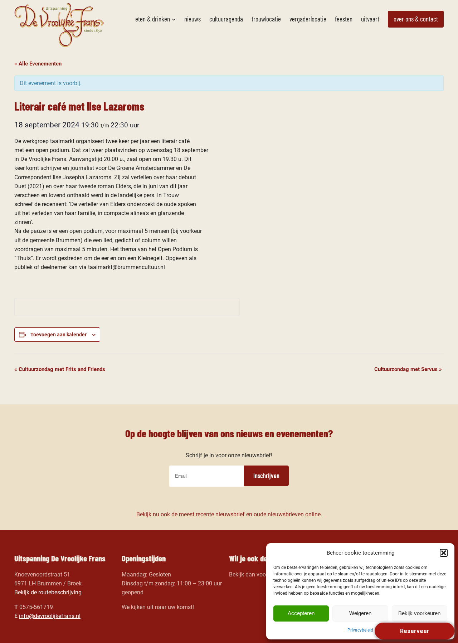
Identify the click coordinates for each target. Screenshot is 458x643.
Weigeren (360, 613)
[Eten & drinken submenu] (174, 19)
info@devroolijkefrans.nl (50, 616)
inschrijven (266, 475)
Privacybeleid (360, 630)
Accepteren (301, 613)
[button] (443, 552)
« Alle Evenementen (38, 63)
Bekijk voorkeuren (419, 613)
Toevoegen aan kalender (58, 334)
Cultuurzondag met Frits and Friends (59, 369)
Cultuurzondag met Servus (408, 369)
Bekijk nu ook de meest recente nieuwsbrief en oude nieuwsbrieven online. (229, 514)
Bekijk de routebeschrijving (48, 592)
